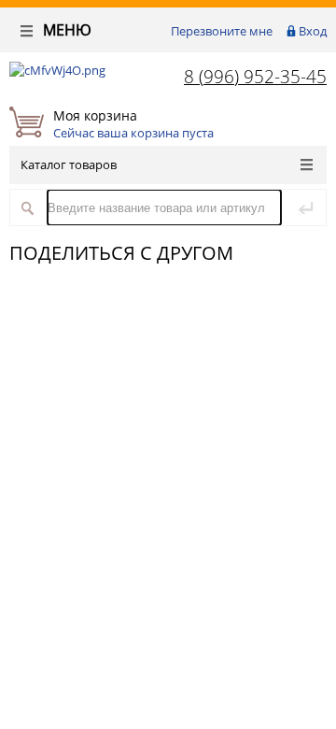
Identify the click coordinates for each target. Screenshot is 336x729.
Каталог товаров (69, 164)
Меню (65, 30)
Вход (313, 30)
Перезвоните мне (222, 30)
